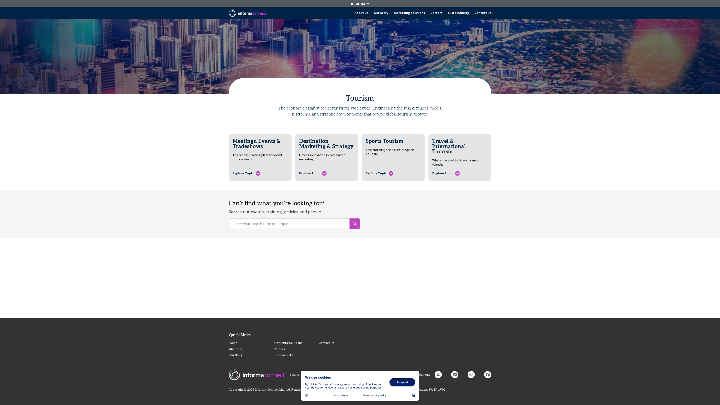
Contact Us (326, 343)
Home (233, 343)
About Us (235, 349)
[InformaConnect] (438, 374)
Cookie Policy (299, 375)
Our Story (236, 355)
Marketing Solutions (288, 343)
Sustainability (283, 355)
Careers (279, 349)
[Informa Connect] (454, 374)
